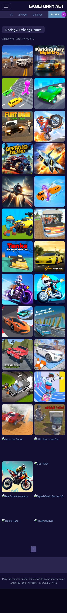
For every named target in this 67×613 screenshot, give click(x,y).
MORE (55, 14)
